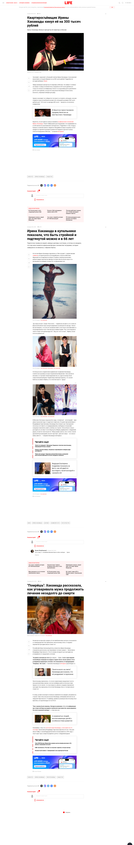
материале (60, 131)
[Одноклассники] (55, 185)
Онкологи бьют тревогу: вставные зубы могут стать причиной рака (54, 566)
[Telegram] (48, 185)
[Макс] (44, 185)
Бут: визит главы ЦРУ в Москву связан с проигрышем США (74, 573)
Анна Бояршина (37, 496)
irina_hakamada (44, 320)
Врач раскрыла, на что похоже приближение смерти (37, 572)
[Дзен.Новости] (41, 185)
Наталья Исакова (37, 771)
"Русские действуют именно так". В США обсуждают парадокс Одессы (73, 212)
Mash (45, 81)
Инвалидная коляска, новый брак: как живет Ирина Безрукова (36, 218)
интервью (63, 663)
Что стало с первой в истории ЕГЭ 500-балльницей (55, 217)
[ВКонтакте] (51, 185)
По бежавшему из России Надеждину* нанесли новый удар (54, 840)
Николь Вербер (37, 149)
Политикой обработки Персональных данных (54, 7)
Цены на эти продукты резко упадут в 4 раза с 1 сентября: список (55, 833)
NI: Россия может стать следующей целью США (35, 211)
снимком (35, 255)
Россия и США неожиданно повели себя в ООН (54, 211)
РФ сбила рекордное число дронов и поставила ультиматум (73, 218)
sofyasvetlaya (50, 368)
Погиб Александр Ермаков (36, 838)
